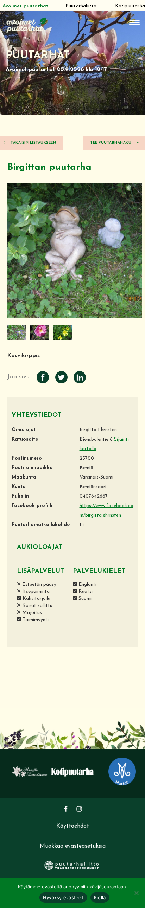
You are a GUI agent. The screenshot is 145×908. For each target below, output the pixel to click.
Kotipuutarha (130, 6)
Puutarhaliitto (81, 6)
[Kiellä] (136, 892)
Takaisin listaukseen (33, 143)
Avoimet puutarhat (25, 6)
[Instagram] (79, 809)
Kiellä (100, 897)
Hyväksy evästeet (63, 897)
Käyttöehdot (72, 826)
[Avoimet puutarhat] (26, 24)
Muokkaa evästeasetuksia (73, 846)
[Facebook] (66, 809)
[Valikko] (134, 22)
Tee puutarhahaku (111, 143)
